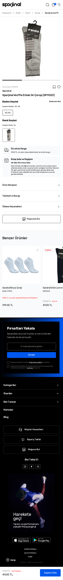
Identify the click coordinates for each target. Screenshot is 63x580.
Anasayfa (6, 13)
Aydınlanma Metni (35, 362)
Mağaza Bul (34, 449)
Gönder (31, 355)
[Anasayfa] (11, 4)
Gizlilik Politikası (30, 549)
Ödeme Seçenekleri (12, 206)
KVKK (30, 557)
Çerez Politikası (30, 553)
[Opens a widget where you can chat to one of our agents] (11, 560)
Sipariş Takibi (34, 439)
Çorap (37, 13)
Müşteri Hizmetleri (33, 429)
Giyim (27, 13)
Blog (6, 417)
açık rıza (30, 368)
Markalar (8, 409)
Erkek (18, 13)
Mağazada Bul (33, 219)
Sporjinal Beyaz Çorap (12, 288)
